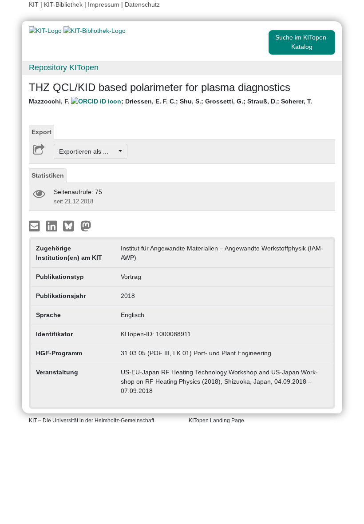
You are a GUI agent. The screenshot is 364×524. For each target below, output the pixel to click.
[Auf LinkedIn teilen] (52, 225)
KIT (34, 4)
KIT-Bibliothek (64, 4)
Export (41, 131)
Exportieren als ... (88, 151)
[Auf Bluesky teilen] (71, 225)
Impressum (103, 4)
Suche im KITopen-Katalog (301, 42)
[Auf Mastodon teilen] (85, 225)
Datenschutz (142, 4)
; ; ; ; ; (170, 101)
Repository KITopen (64, 67)
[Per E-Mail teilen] (35, 225)
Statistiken (48, 175)
